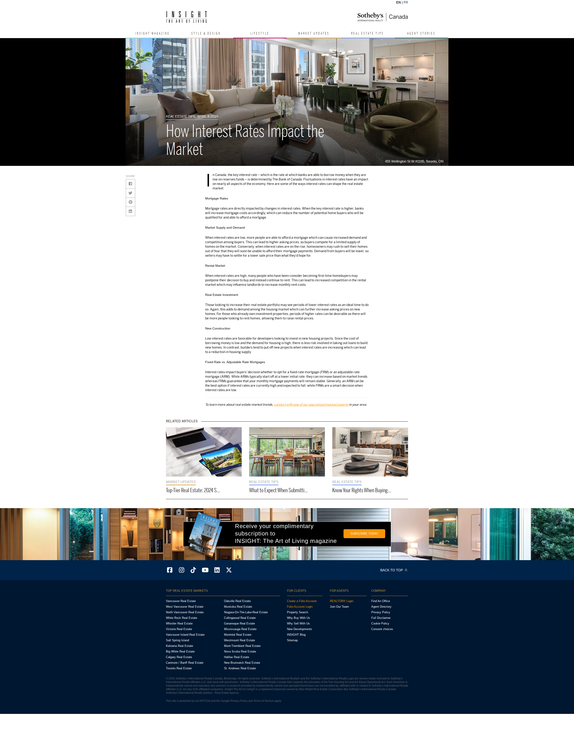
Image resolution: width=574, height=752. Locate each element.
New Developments (299, 629)
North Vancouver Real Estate (185, 612)
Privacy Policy (380, 612)
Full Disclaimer (381, 618)
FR (406, 2)
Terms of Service (264, 700)
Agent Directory (381, 606)
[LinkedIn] (217, 570)
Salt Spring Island (177, 640)
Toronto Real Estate (179, 668)
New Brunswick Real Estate (242, 662)
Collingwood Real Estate (240, 618)
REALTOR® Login (341, 601)
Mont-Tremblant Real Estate (242, 646)
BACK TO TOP (392, 570)
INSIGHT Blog (296, 634)
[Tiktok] (193, 570)
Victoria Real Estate (179, 629)
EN (398, 2)
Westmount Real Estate (239, 640)
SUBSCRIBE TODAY (364, 533)
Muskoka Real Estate (238, 606)
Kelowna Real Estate (179, 646)
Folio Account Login (300, 606)
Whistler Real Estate (179, 623)
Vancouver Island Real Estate (185, 634)
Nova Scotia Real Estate (240, 651)
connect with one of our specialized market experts (311, 404)
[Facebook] (170, 570)
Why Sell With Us (298, 623)
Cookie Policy (380, 623)
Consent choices (382, 629)
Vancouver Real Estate (181, 601)
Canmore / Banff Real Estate (184, 662)
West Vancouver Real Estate (184, 606)
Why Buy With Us (298, 618)
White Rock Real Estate (181, 618)
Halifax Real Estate (236, 657)
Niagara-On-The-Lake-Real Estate (246, 612)
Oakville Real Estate (237, 601)
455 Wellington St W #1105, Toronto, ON (415, 161)
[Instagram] (181, 570)
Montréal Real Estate (237, 634)
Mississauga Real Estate (240, 629)
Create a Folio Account (302, 601)
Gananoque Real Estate (239, 623)
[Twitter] (229, 570)
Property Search (297, 612)
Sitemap (292, 640)
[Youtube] (205, 570)
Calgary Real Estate (179, 657)
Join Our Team (339, 606)
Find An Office (380, 601)
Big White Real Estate (180, 651)
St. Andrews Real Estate (240, 668)
